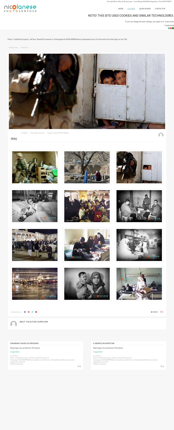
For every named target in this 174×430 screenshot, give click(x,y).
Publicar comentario (16, 364)
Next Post (24, 47)
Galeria (25, 133)
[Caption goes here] (35, 167)
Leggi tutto (14, 352)
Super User (43, 322)
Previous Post (13, 47)
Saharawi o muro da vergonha (24, 343)
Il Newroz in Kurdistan (103, 343)
